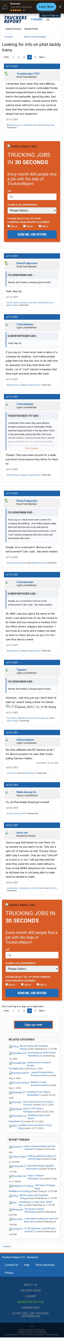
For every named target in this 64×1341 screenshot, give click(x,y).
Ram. (21, 1205)
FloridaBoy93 (15, 1068)
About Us (30, 1285)
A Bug (23, 1049)
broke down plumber (17, 302)
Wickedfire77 (34, 1095)
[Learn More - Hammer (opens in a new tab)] (32, 7)
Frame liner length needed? (40, 1165)
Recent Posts (31, 29)
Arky (20, 1128)
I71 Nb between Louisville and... (40, 1228)
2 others (14, 305)
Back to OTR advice (33, 1108)
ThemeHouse (52, 1334)
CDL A (13, 226)
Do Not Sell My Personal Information (30, 1315)
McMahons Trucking (19, 1191)
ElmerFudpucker (27, 263)
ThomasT (28, 1104)
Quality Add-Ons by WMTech (32, 1332)
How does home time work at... (39, 1101)
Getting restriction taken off (42, 1156)
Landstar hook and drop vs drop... (35, 1125)
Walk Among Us (14, 125)
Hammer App (30, 1307)
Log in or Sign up (50, 15)
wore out (22, 832)
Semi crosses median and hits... (40, 1146)
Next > (42, 57)
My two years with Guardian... (34, 1046)
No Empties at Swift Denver (42, 1052)
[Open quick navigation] (56, 37)
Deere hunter (38, 888)
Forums (36, 19)
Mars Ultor (29, 1221)
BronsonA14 (32, 1168)
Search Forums (13, 29)
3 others (53, 888)
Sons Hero (33, 302)
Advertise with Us (30, 1302)
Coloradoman (48, 125)
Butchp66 (28, 1111)
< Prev (6, 57)
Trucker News (30, 1290)
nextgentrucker (30, 125)
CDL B (29, 226)
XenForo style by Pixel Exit (32, 1329)
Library (30, 1296)
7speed (21, 669)
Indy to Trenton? (36, 1175)
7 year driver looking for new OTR (41, 1218)
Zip (9, 191)
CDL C (45, 226)
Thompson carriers (34, 1209)
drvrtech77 (29, 1149)
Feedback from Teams (38, 1092)
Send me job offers (32, 234)
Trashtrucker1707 (28, 73)
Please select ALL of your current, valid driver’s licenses (28, 220)
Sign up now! (33, 1024)
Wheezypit (29, 1211)
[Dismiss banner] (60, 7)
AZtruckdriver (25, 739)
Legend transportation (42, 1072)
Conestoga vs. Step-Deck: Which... (36, 1202)
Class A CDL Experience (22, 204)
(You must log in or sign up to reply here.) (23, 1006)
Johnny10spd (35, 1159)
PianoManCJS (35, 1055)
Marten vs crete (38, 1082)
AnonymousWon (39, 1075)
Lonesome (12, 888)
